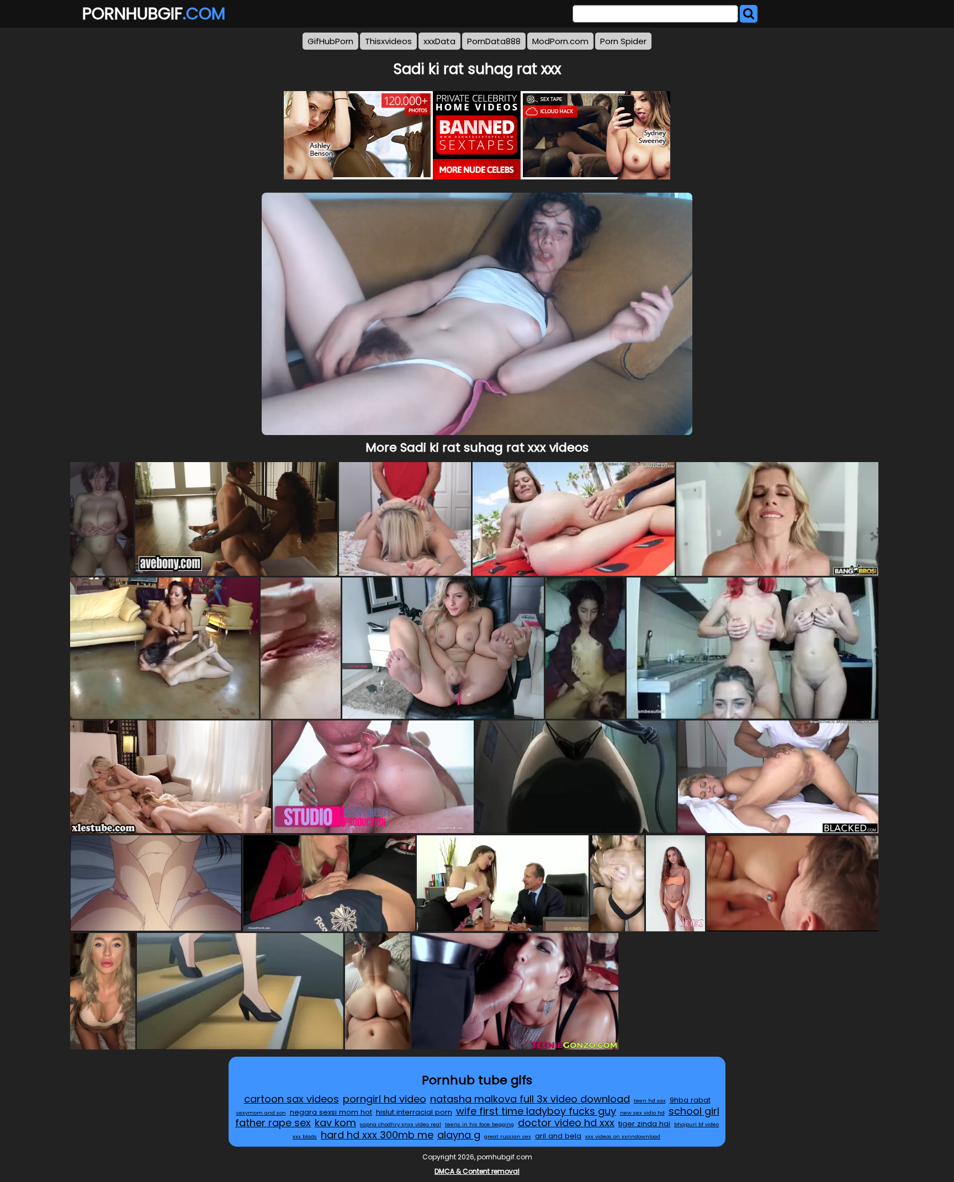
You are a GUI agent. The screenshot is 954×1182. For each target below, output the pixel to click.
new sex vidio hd (642, 1112)
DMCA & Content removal (477, 1171)
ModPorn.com (560, 41)
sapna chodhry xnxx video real (400, 1124)
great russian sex (507, 1136)
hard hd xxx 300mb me (377, 1135)
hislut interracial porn (414, 1112)
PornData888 (494, 41)
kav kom (335, 1123)
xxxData (439, 41)
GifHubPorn (330, 41)
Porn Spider (623, 41)
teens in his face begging (479, 1124)
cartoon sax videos (291, 1099)
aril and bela (558, 1136)
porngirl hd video (384, 1099)
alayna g (458, 1135)
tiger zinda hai (644, 1124)
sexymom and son (261, 1112)
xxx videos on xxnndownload (622, 1136)
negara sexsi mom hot (331, 1112)
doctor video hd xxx (566, 1123)
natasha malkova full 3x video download (530, 1099)
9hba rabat (690, 1100)
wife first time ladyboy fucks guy (536, 1111)
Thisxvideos (388, 41)
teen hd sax (650, 1100)
